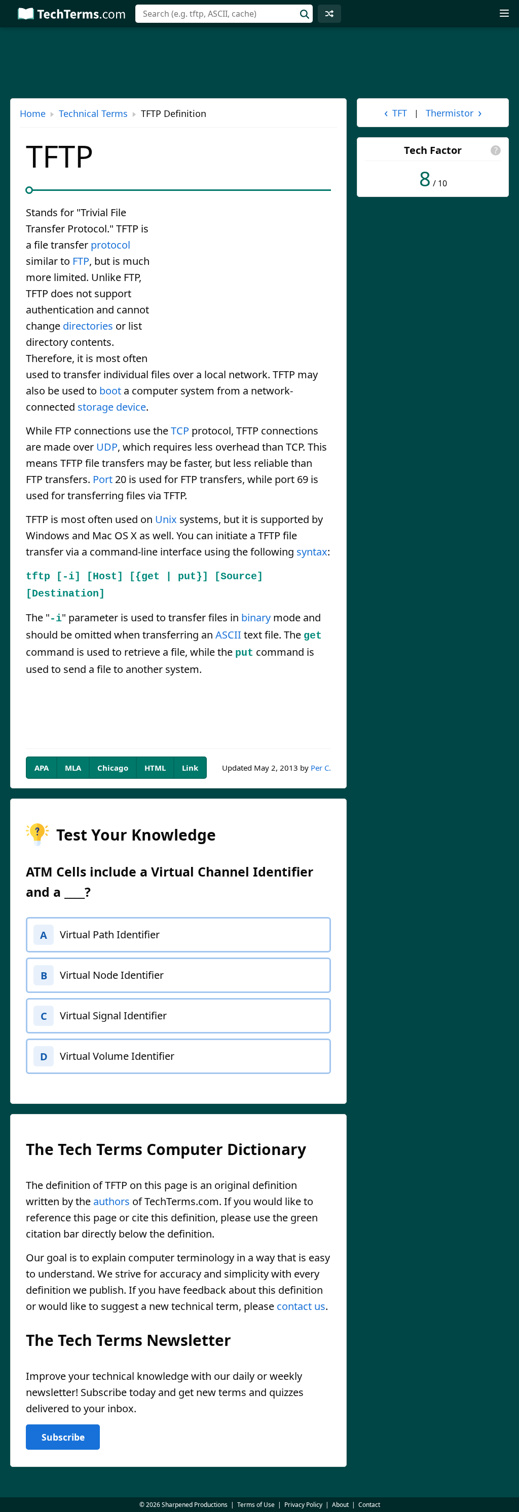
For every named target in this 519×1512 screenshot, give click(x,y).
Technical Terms (93, 113)
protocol (110, 245)
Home (33, 113)
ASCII (228, 635)
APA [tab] (41, 768)
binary (256, 617)
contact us (301, 1306)
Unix (166, 519)
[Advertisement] (246, 279)
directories (88, 326)
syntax (311, 552)
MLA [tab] (73, 768)
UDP (107, 447)
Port (103, 479)
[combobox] (224, 14)
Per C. (321, 768)
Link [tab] (190, 768)
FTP (80, 261)
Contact (369, 1504)
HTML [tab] (155, 768)
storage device (112, 407)
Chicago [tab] (112, 768)
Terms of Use (256, 1504)
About (340, 1504)
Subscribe (63, 1437)
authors (111, 1201)
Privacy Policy (303, 1504)
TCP (180, 430)
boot (110, 390)
